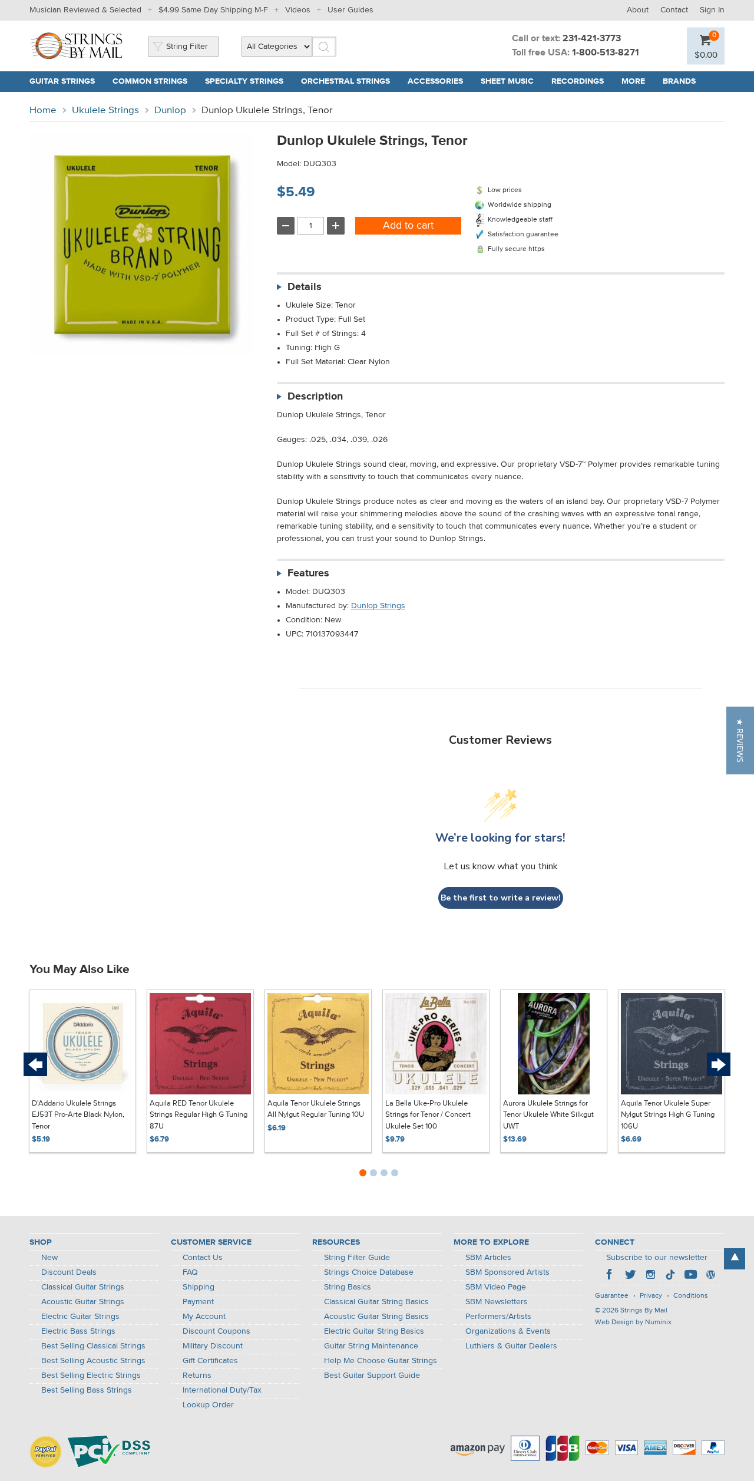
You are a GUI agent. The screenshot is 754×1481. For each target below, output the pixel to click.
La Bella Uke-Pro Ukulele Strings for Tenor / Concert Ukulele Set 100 (428, 1115)
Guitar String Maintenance (371, 1346)
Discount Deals (69, 1272)
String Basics (347, 1287)
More (633, 81)
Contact (674, 10)
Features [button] (308, 573)
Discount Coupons (216, 1331)
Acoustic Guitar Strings (82, 1302)
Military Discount (213, 1346)
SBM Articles (488, 1258)
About (638, 10)
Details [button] (304, 287)
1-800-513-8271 (605, 53)
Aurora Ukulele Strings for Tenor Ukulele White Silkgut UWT (548, 1115)
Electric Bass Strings (78, 1331)
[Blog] (710, 1275)
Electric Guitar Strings (80, 1316)
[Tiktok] (670, 1275)
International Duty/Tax (222, 1390)
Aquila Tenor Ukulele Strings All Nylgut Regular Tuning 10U (315, 1109)
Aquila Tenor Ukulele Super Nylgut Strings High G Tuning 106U (668, 1115)
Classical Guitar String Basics (376, 1302)
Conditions (690, 1295)
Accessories (435, 81)
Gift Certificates (210, 1361)
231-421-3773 (592, 39)
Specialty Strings (244, 81)
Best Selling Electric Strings (91, 1375)
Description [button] (315, 396)
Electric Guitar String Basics (374, 1331)
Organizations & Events (508, 1331)
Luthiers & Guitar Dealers (511, 1346)
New (49, 1258)
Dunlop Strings (378, 606)
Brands (679, 81)
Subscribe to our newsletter (656, 1258)
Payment (198, 1302)
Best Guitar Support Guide (372, 1375)
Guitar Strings (62, 81)
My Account (204, 1316)
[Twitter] (630, 1275)
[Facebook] (610, 1275)
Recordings (577, 81)
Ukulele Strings (105, 110)
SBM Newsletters (496, 1302)
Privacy (651, 1295)
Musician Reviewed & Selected (85, 10)
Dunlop (170, 110)
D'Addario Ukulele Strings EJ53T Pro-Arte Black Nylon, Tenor (78, 1115)
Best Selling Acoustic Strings (93, 1361)
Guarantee (612, 1295)
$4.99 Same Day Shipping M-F (213, 10)
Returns (197, 1375)
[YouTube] (690, 1275)
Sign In (712, 10)
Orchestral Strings (345, 81)
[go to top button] (734, 1258)
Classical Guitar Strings (82, 1287)
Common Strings (150, 81)
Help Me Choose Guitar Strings (380, 1361)
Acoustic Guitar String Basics (376, 1316)
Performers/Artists (498, 1316)
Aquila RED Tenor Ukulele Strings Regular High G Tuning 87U (198, 1115)
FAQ (190, 1272)
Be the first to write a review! (501, 897)
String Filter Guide (357, 1258)
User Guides (350, 10)
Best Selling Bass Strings (86, 1390)
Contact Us (203, 1258)
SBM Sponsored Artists (507, 1272)
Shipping (198, 1287)
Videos (297, 10)
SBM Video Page (495, 1287)
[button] (740, 740)
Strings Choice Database (369, 1272)
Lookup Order (208, 1405)
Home (43, 110)
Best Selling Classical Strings (93, 1346)
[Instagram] (650, 1275)
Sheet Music (507, 81)
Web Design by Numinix (633, 1322)
